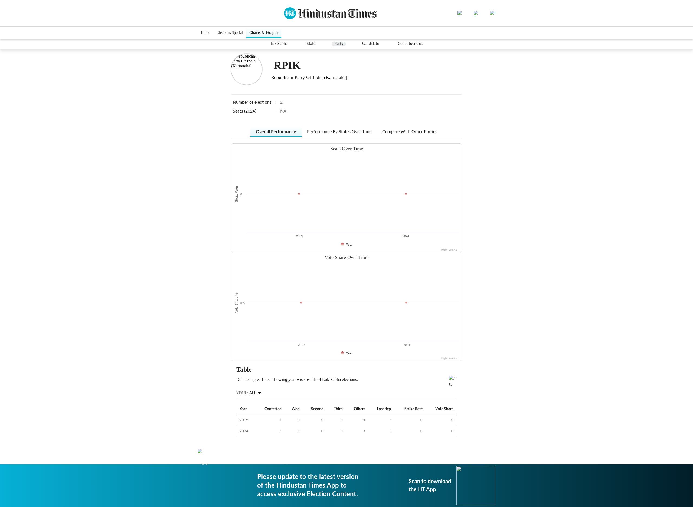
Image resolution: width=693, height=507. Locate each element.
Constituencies (410, 44)
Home (205, 33)
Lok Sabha (279, 44)
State (311, 44)
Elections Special (230, 33)
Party (338, 44)
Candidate (370, 44)
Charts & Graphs (263, 33)
